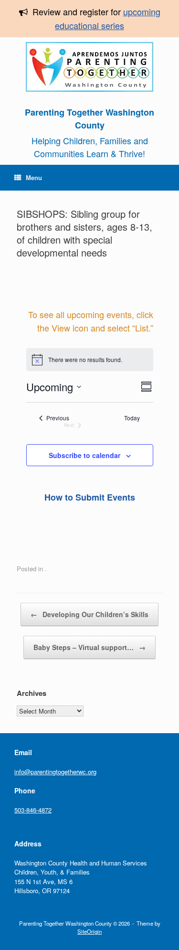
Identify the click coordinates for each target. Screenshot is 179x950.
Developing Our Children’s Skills (89, 614)
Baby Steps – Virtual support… (89, 647)
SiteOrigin (89, 931)
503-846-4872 (33, 809)
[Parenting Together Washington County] (89, 67)
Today (132, 418)
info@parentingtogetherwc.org (55, 771)
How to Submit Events (89, 497)
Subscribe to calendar (84, 455)
